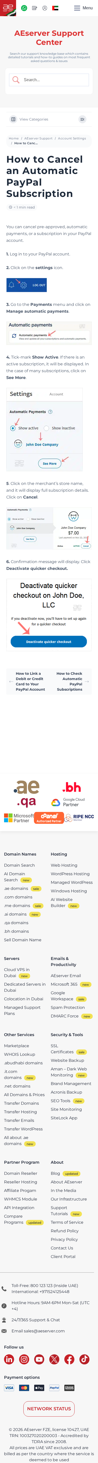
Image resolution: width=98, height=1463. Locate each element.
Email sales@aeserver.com (38, 1331)
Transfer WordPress (23, 1129)
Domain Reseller (20, 1173)
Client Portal (63, 1256)
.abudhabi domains (23, 1063)
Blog (55, 1173)
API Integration (19, 1207)
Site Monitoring (66, 1109)
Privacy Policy (64, 1239)
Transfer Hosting (20, 1111)
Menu (88, 8)
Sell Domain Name (22, 940)
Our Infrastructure (69, 1199)
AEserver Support (38, 138)
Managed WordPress (72, 882)
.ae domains (16, 888)
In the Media (63, 1190)
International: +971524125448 (40, 1291)
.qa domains (16, 922)
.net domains (17, 1086)
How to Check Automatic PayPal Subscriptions (69, 681)
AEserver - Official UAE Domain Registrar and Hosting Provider (8, 8)
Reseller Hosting (20, 1182)
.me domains (17, 905)
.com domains (18, 897)
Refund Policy (65, 1230)
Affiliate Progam (20, 1190)
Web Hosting (64, 865)
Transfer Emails (19, 1120)
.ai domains (15, 914)
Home (14, 138)
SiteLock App (64, 1118)
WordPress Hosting (70, 873)
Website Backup (67, 1060)
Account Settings (72, 138)
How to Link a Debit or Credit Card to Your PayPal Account (30, 681)
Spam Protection (68, 1007)
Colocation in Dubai (23, 999)
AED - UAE (55, 8)
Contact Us (62, 1248)
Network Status (49, 1409)
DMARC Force (65, 1016)
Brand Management (71, 1083)
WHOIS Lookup (19, 1054)
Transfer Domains (21, 1103)
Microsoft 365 (64, 984)
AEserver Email (66, 975)
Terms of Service (67, 1222)
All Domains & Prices (24, 1094)
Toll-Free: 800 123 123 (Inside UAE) (45, 1285)
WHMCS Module (20, 1199)
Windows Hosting (69, 891)
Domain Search (19, 865)
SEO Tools (60, 1100)
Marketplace (16, 1045)
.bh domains (16, 931)
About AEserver (66, 1182)
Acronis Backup (66, 1092)
